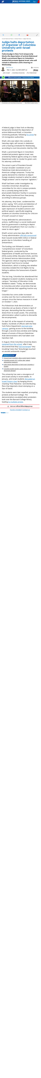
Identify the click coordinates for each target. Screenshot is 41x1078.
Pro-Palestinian (31, 73)
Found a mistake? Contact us (20, 410)
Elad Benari (9, 67)
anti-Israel (6, 73)
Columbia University (18, 73)
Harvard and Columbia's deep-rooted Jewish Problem (20, 358)
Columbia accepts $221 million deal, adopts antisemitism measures (17, 361)
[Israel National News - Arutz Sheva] (21, 2)
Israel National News (8, 38)
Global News (18, 38)
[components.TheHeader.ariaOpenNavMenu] (6, 2)
